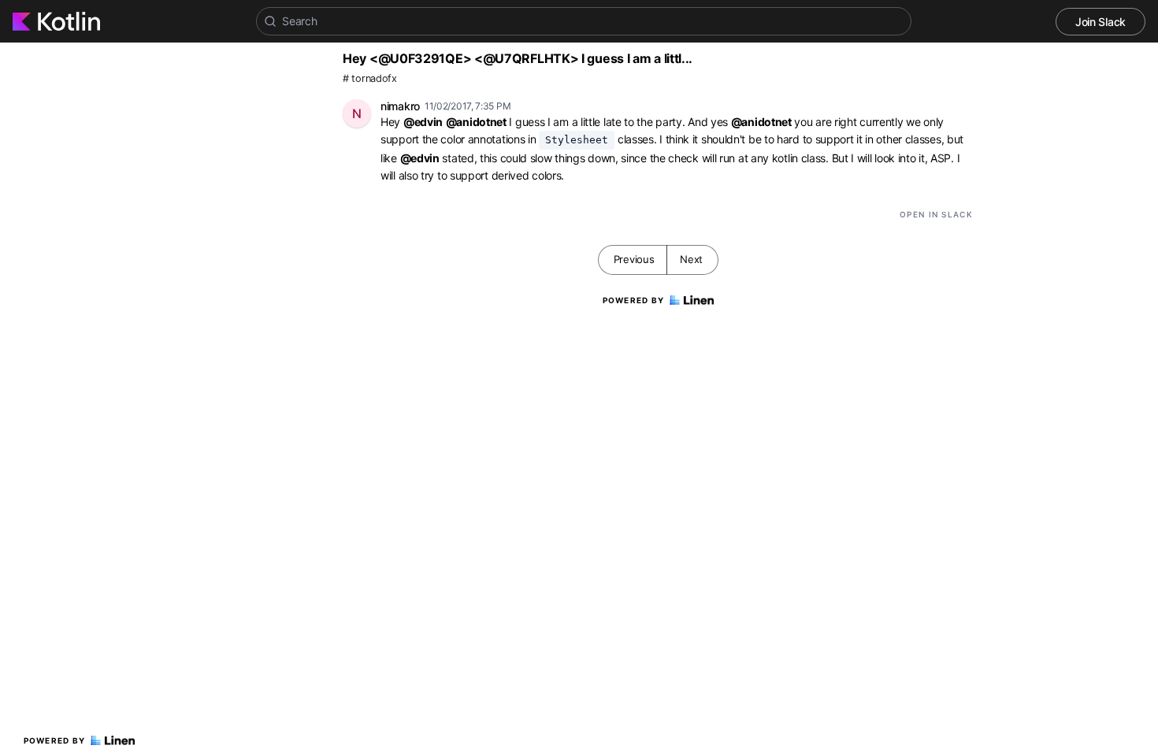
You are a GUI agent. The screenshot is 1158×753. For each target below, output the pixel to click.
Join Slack (1100, 21)
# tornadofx (370, 78)
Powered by (55, 740)
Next (691, 259)
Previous (634, 259)
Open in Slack (936, 214)
